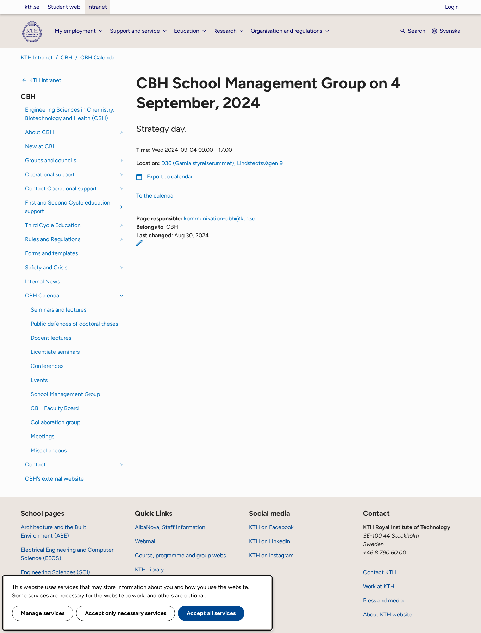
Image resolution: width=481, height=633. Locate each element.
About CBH (39, 132)
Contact (35, 464)
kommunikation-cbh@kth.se (219, 218)
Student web (64, 7)
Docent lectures (51, 337)
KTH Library (149, 569)
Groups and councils (50, 160)
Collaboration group (55, 422)
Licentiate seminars (55, 352)
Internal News (42, 281)
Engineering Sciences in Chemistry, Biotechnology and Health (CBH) (69, 113)
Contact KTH (379, 572)
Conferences (47, 366)
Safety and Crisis (46, 267)
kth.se (32, 7)
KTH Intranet (37, 57)
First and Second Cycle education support (67, 206)
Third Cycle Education (53, 225)
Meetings (42, 436)
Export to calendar (170, 176)
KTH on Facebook (271, 527)
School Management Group (65, 394)
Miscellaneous (49, 450)
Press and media (383, 600)
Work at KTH (378, 586)
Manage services (42, 613)
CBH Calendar (98, 57)
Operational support (50, 174)
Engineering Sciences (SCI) (55, 572)
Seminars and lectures (58, 309)
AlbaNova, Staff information (170, 527)
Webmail (146, 541)
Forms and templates (51, 253)
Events (39, 380)
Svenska (449, 30)
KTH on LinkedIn (269, 541)
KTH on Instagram (271, 555)
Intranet (97, 7)
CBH (67, 57)
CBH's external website (54, 478)
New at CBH (41, 146)
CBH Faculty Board (55, 408)
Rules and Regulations (52, 239)
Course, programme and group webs (180, 555)
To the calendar (155, 195)
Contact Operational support (61, 188)
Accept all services (211, 613)
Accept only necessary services (125, 613)
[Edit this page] (139, 243)
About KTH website (387, 614)
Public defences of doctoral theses (74, 323)
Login (452, 7)
